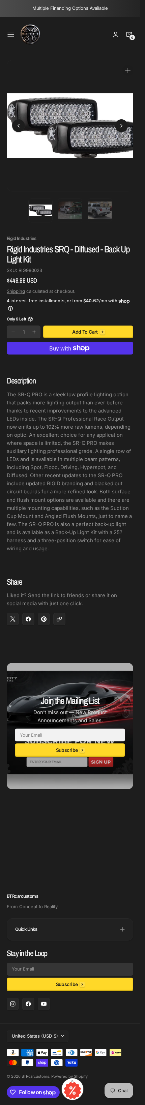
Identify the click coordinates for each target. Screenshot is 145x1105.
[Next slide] (121, 123)
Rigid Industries (21, 233)
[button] (11, 34)
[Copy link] (59, 614)
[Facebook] (28, 1004)
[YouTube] (44, 1004)
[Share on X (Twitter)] (13, 614)
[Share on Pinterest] (44, 614)
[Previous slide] (18, 123)
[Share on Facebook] (28, 614)
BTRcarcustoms (35, 1076)
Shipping (16, 286)
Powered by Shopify (69, 1076)
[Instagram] (13, 1004)
